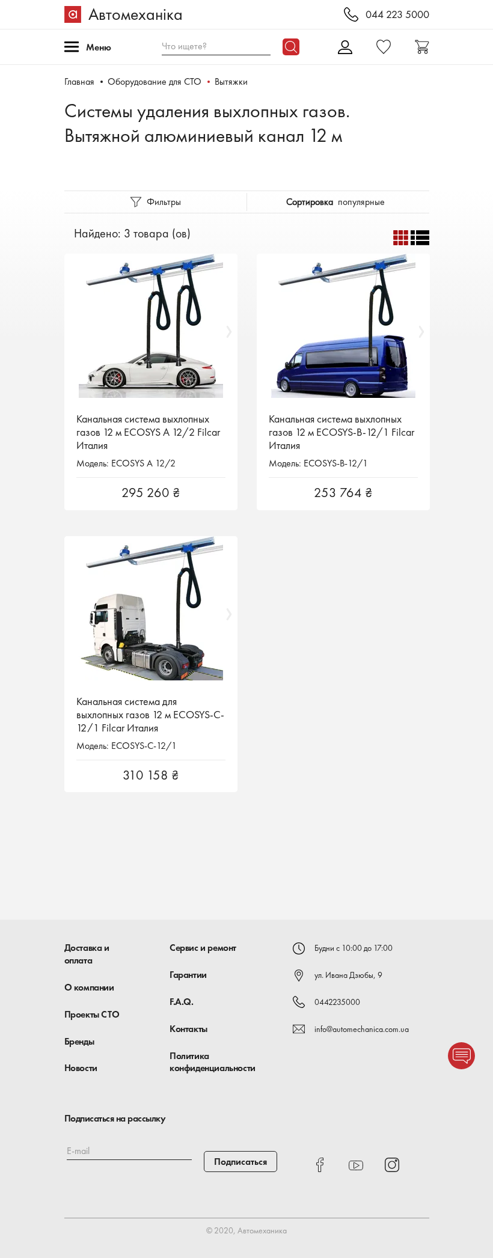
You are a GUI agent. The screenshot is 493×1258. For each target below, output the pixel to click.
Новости (80, 1067)
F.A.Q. (182, 1001)
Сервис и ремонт (203, 947)
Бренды (79, 1041)
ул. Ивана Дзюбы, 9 (348, 974)
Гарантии (188, 974)
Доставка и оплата (86, 953)
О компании (89, 987)
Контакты (188, 1028)
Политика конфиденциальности (213, 1062)
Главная (79, 81)
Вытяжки (231, 81)
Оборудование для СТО (154, 81)
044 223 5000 (397, 14)
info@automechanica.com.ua (361, 1029)
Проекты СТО (92, 1014)
